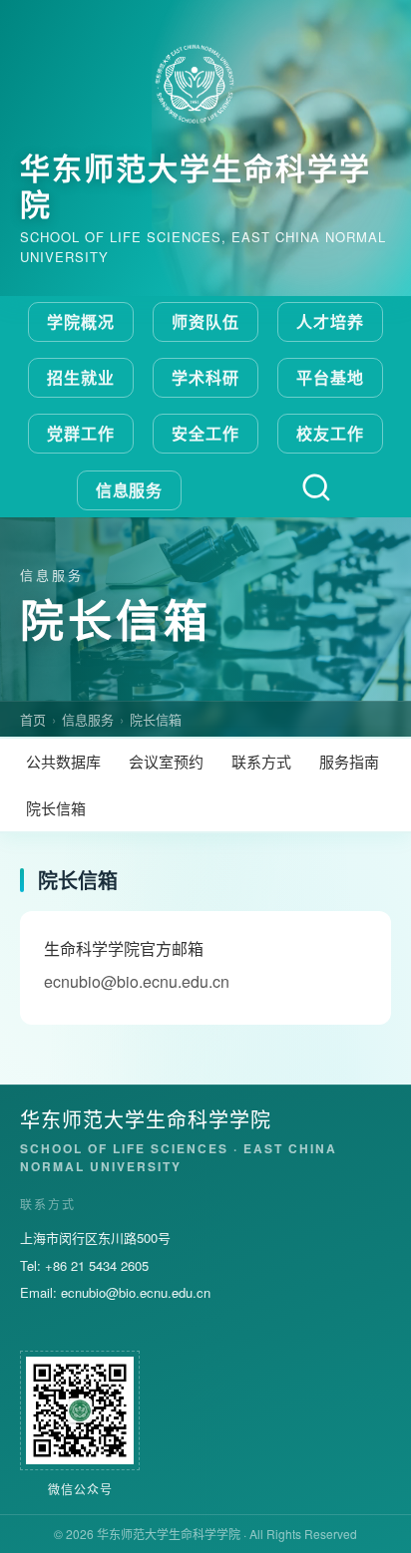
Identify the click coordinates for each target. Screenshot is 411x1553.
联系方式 (261, 761)
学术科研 (205, 377)
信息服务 (130, 489)
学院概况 (81, 321)
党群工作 (81, 433)
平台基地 (330, 377)
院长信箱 (156, 719)
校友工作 (330, 433)
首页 (33, 719)
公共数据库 (63, 761)
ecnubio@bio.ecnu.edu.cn (135, 1292)
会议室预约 (166, 761)
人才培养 (330, 321)
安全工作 (205, 433)
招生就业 (81, 377)
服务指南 (349, 761)
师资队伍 (205, 321)
